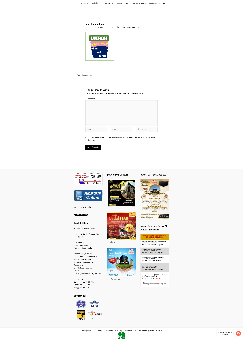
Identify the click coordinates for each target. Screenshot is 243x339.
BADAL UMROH (139, 3)
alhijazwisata (88, 262)
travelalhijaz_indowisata (83, 268)
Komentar (90, 99)
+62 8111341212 (92, 257)
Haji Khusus (96, 3)
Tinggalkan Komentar (94, 27)
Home (83, 3)
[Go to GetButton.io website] (238, 337)
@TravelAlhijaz (87, 259)
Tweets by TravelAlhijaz (83, 207)
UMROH (107, 3)
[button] (87, 3)
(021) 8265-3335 (87, 254)
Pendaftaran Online (157, 3)
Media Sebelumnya (83, 75)
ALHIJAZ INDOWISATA (153, 331)
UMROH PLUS (122, 3)
